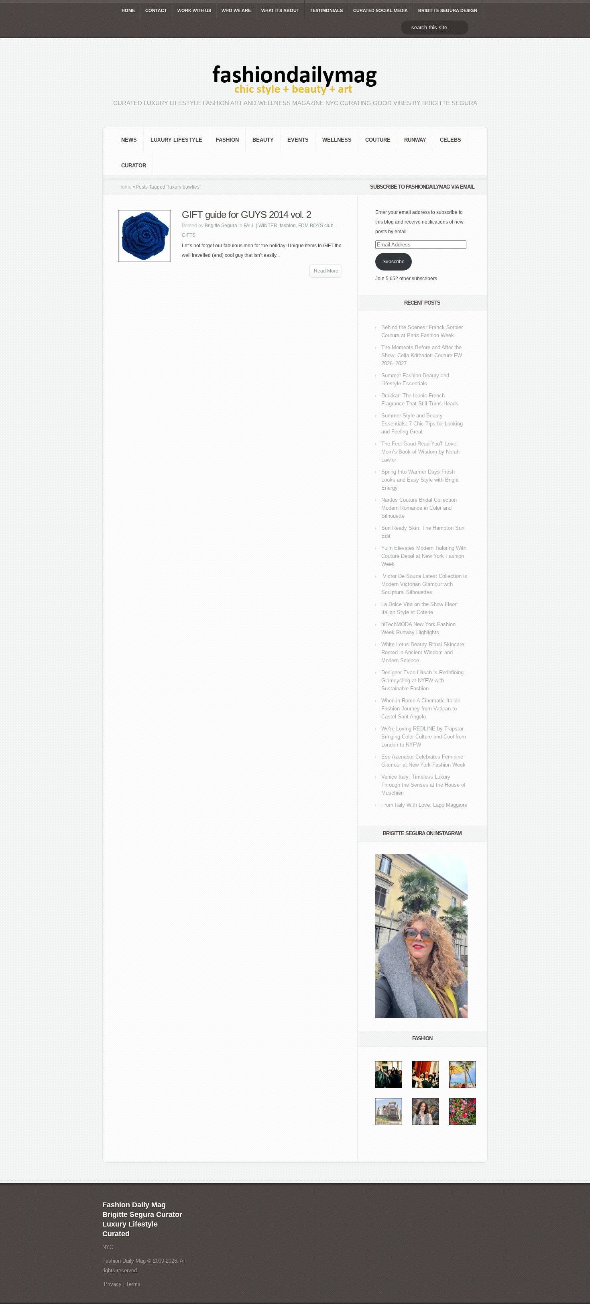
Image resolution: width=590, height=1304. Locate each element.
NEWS (129, 140)
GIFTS (188, 235)
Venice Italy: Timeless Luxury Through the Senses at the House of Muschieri (423, 785)
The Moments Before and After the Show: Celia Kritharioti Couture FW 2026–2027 (421, 355)
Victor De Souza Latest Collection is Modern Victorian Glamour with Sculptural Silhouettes (424, 584)
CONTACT (156, 10)
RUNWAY (415, 140)
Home (125, 187)
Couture (378, 140)
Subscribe (393, 261)
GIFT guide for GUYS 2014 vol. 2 (246, 214)
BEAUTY (263, 140)
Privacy (113, 1284)
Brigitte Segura (221, 225)
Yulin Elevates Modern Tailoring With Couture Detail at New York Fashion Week (423, 556)
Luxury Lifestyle (176, 140)
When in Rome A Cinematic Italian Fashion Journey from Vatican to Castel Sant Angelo (420, 709)
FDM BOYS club (316, 225)
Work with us (194, 10)
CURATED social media (380, 10)
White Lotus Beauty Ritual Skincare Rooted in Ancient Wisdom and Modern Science (422, 652)
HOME (128, 10)
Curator (133, 166)
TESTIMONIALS (326, 10)
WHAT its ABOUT (280, 10)
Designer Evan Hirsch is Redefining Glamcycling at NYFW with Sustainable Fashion (422, 680)
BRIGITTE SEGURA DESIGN (447, 10)
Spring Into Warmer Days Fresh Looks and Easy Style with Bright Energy (420, 480)
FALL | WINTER (260, 225)
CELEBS (450, 140)
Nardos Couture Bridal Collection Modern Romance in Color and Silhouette (419, 508)
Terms (133, 1284)
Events (298, 140)
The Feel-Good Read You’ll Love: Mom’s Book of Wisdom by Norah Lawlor (420, 452)
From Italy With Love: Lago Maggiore (424, 805)
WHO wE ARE (236, 10)
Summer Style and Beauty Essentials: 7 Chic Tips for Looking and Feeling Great (422, 424)
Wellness (337, 140)
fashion (227, 140)
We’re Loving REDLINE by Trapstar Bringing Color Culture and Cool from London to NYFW (423, 737)
